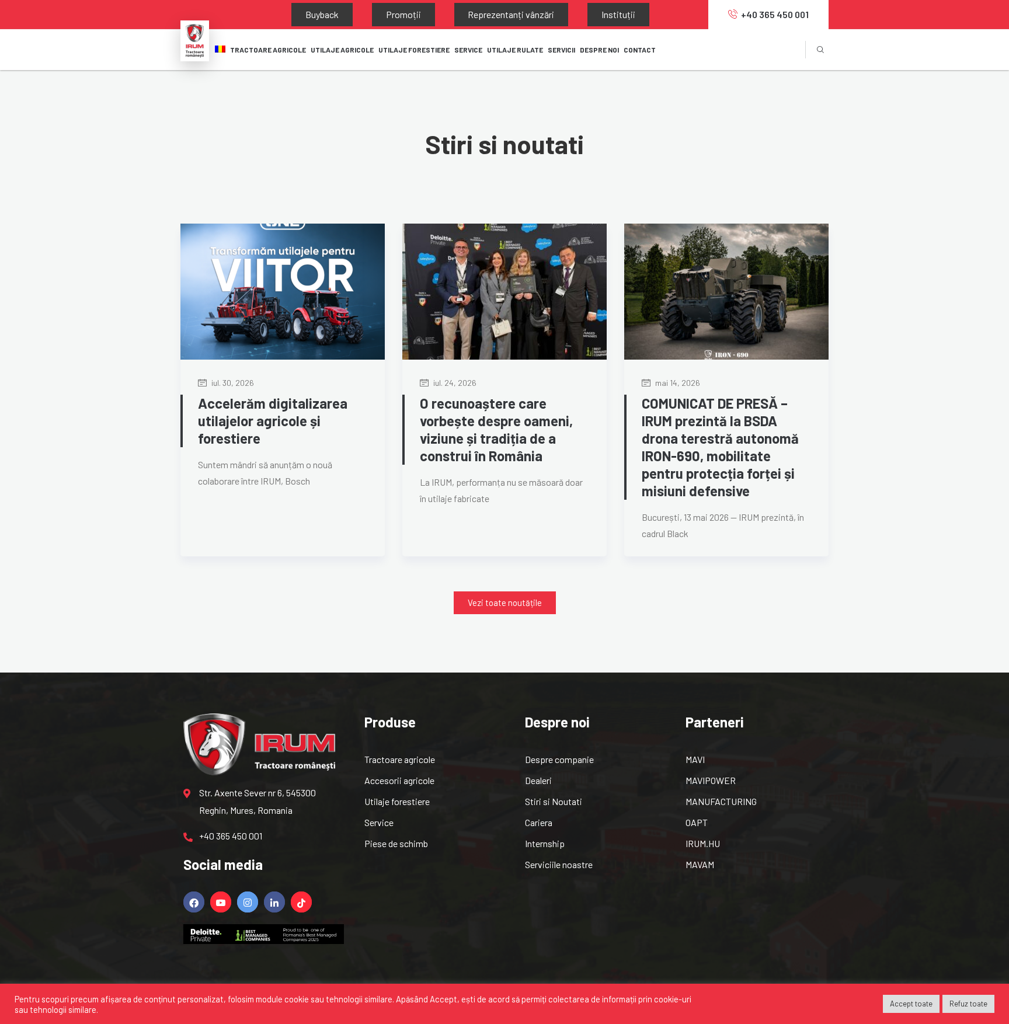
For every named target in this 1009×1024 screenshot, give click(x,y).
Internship (545, 843)
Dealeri (538, 780)
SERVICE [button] (468, 50)
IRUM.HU (703, 843)
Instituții (541, 14)
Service (379, 822)
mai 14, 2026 (676, 383)
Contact (640, 50)
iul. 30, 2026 (232, 383)
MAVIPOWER (711, 780)
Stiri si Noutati (553, 801)
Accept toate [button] (911, 1003)
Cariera (538, 822)
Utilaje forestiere (397, 801)
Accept (443, 999)
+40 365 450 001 (775, 14)
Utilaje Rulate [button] (515, 50)
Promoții (370, 14)
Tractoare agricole (268, 50)
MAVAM (700, 864)
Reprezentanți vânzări (456, 14)
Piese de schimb (396, 843)
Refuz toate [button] (968, 1003)
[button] (505, 602)
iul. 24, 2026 (454, 383)
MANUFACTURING (721, 801)
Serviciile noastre (559, 864)
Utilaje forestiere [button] (414, 50)
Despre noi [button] (599, 50)
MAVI (695, 759)
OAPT (697, 822)
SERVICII (561, 50)
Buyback (311, 14)
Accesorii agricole (399, 780)
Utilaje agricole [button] (342, 50)
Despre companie (559, 759)
